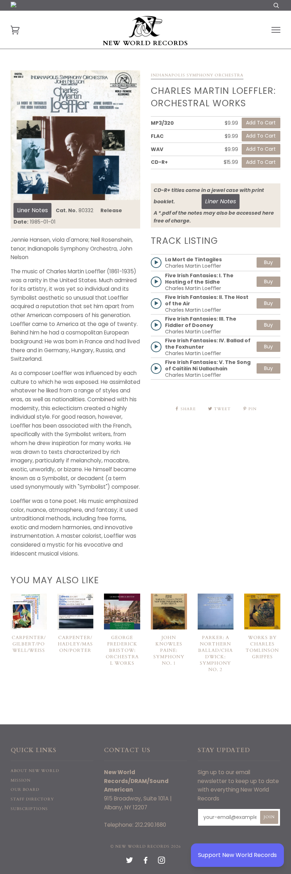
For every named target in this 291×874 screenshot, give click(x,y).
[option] (75, 135)
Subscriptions (29, 808)
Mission (21, 780)
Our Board (25, 789)
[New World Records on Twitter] (129, 861)
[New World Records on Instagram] (161, 861)
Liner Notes (32, 210)
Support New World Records (237, 855)
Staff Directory (32, 799)
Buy (268, 262)
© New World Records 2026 (145, 846)
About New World (35, 770)
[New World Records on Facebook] (145, 861)
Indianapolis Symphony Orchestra (197, 75)
